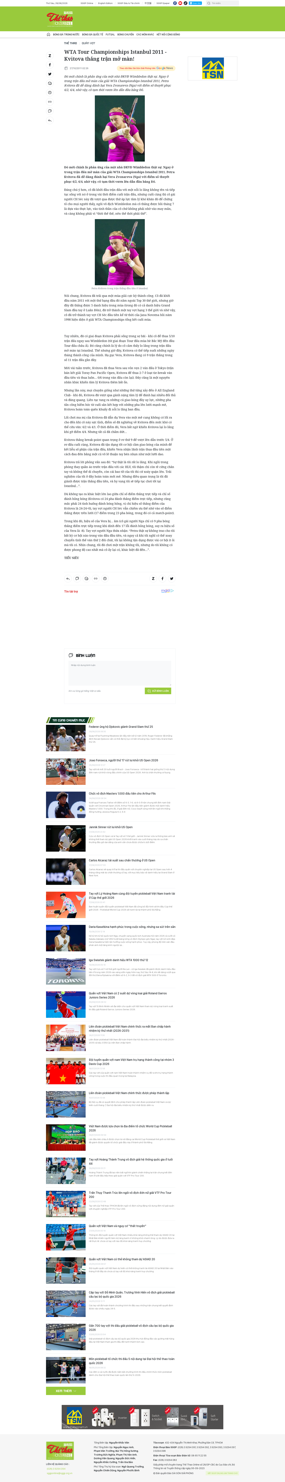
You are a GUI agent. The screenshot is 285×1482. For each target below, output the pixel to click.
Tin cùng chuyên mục (69, 720)
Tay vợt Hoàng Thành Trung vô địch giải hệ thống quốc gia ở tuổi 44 (131, 1161)
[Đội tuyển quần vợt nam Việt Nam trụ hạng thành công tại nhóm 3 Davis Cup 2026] (66, 1071)
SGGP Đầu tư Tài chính (129, 3)
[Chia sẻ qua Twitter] (50, 74)
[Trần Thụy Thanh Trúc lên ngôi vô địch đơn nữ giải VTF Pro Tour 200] (66, 1204)
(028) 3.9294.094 (56, 1468)
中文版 (148, 3)
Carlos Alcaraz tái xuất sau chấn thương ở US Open (122, 860)
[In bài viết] (50, 92)
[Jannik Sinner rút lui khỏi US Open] (66, 838)
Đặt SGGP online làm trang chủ (223, 1473)
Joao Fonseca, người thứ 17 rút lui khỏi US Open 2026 (123, 760)
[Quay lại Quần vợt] (50, 120)
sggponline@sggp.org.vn (59, 1473)
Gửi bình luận (160, 690)
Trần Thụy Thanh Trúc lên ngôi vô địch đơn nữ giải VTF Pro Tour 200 (130, 1194)
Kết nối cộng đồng (168, 34)
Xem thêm (64, 1391)
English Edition (105, 3)
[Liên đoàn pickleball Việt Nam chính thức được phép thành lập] (66, 1104)
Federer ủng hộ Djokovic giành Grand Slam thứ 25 (121, 726)
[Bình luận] (50, 111)
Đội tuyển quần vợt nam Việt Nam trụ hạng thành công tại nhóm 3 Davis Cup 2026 (131, 1061)
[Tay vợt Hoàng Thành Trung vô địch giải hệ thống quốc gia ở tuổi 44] (66, 1171)
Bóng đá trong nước (66, 34)
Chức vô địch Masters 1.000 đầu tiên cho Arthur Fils (122, 793)
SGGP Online (87, 3)
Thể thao (70, 43)
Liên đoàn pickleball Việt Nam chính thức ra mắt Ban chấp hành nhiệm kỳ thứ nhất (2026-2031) (130, 1028)
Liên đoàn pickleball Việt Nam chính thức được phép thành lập (129, 1093)
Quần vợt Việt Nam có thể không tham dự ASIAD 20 (122, 1259)
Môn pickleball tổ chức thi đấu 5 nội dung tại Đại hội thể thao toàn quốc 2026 (131, 1361)
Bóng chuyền (125, 34)
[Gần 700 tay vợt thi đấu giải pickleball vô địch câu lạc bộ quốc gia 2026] (66, 1337)
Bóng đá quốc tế (92, 34)
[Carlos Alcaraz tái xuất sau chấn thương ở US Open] (66, 871)
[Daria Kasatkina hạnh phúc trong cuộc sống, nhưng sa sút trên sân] (66, 938)
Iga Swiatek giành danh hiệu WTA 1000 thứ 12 (118, 960)
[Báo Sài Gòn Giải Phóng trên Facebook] (175, 3)
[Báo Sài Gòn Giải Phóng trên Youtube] (180, 3)
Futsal (110, 34)
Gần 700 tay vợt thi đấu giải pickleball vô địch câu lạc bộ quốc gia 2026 (131, 1327)
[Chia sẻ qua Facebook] (50, 65)
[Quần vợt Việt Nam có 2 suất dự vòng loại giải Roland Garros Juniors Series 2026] (66, 1004)
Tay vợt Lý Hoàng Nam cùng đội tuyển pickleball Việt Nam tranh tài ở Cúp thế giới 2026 (132, 895)
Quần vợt (88, 43)
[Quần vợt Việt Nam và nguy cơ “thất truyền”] (66, 1237)
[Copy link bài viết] (50, 102)
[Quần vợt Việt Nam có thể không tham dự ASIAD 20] (66, 1270)
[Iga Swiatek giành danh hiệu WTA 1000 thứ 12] (66, 971)
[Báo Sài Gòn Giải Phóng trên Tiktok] (186, 3)
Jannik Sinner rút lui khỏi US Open (111, 827)
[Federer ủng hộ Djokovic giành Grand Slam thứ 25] (66, 738)
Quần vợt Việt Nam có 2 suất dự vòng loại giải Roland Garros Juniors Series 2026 (128, 995)
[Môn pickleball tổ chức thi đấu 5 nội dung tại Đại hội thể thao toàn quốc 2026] (66, 1370)
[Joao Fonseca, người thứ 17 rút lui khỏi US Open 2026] (66, 771)
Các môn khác (145, 34)
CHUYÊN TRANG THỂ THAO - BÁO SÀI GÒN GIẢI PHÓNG (60, 19)
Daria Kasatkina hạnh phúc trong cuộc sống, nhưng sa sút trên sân (132, 927)
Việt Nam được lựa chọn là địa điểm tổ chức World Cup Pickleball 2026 (130, 1128)
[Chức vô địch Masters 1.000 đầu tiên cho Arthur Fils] (66, 805)
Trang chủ (48, 34)
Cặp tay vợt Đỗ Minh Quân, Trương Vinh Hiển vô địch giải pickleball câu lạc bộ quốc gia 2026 (132, 1294)
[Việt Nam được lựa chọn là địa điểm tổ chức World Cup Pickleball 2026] (66, 1137)
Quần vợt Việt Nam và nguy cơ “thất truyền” (117, 1226)
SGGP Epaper (163, 3)
